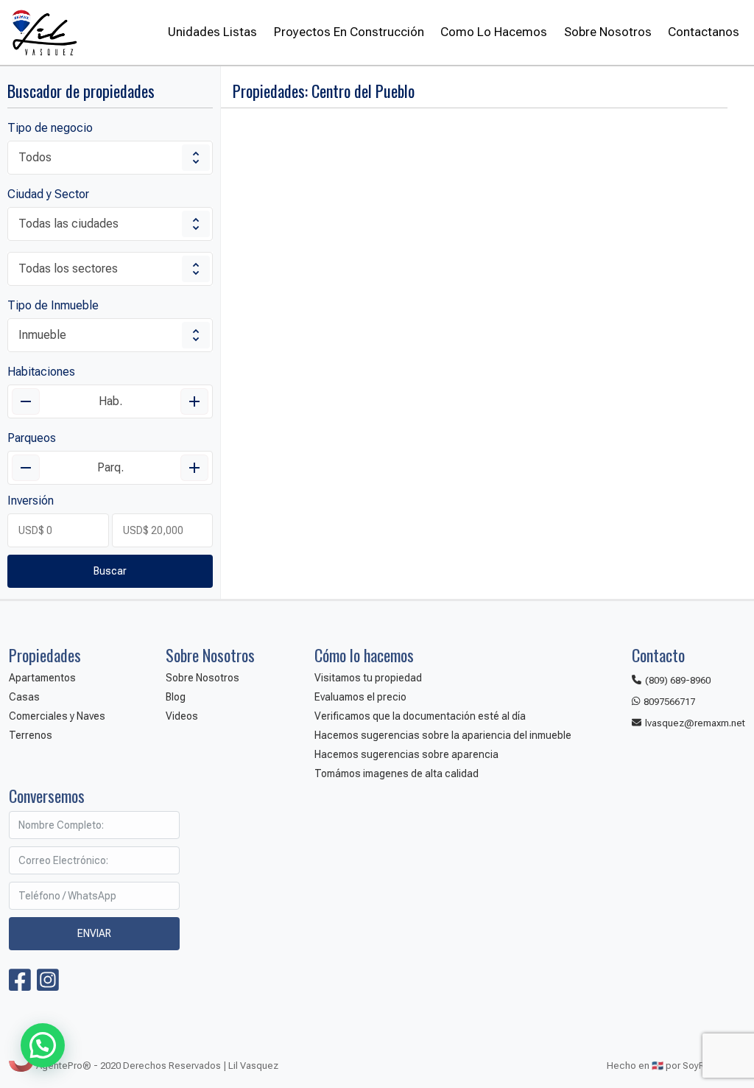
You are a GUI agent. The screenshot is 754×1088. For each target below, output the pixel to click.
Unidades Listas (212, 31)
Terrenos (30, 735)
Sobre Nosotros (607, 31)
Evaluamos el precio (360, 697)
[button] (43, 1045)
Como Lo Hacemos (493, 31)
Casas (24, 697)
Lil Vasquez (44, 32)
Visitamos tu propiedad (368, 678)
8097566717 (669, 701)
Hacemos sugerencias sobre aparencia (406, 754)
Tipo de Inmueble (53, 305)
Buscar (110, 571)
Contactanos (703, 31)
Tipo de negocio (50, 128)
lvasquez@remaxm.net (695, 723)
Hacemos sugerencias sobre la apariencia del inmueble (442, 735)
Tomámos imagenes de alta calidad (396, 773)
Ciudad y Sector (48, 194)
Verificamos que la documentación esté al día (420, 716)
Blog (176, 697)
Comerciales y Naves (57, 716)
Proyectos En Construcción (348, 31)
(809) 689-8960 (678, 680)
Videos (182, 716)
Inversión (30, 501)
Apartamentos (42, 678)
